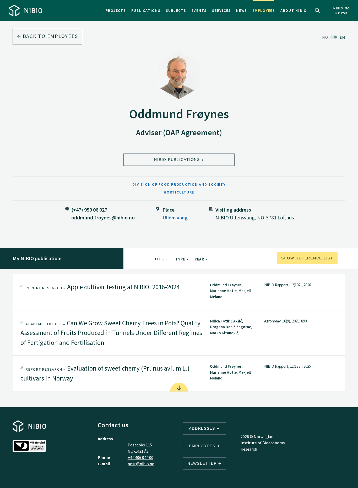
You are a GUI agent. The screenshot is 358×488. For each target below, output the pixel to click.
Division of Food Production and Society (178, 184)
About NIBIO (293, 10)
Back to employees (49, 36)
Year (200, 259)
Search (317, 10)
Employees (263, 10)
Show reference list (307, 258)
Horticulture (179, 192)
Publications (146, 10)
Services (221, 10)
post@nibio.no (141, 463)
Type (181, 259)
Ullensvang (175, 217)
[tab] (179, 292)
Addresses (203, 428)
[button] (179, 292)
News (241, 10)
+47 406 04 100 (140, 457)
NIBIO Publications (177, 159)
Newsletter (202, 463)
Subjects (176, 10)
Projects (116, 10)
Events (199, 10)
